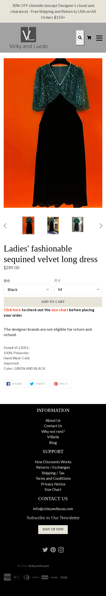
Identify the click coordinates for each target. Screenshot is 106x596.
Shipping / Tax (53, 473)
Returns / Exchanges (53, 467)
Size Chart (53, 489)
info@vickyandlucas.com (53, 508)
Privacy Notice (53, 484)
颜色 (7, 281)
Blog (53, 442)
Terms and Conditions (53, 478)
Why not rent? (53, 431)
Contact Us (53, 425)
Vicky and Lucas (38, 566)
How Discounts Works (53, 462)
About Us (53, 420)
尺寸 (57, 281)
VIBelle (53, 437)
